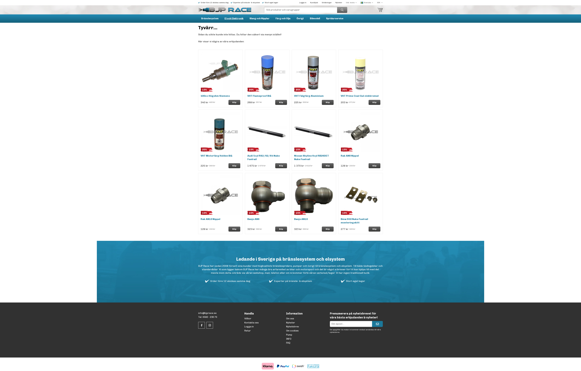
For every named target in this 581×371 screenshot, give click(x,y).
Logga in (302, 3)
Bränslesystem (209, 18)
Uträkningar (327, 3)
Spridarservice (334, 18)
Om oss (290, 318)
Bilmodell (315, 18)
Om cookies (292, 330)
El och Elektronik (234, 18)
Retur (247, 330)
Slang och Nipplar (259, 18)
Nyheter (338, 3)
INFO (288, 339)
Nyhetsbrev (292, 326)
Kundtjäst (314, 3)
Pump (289, 334)
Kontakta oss (251, 322)
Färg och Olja (283, 18)
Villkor (247, 318)
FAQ (288, 342)
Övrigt (300, 18)
